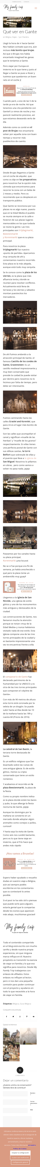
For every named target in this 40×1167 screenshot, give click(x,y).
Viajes (14, 37)
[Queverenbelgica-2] (17, 22)
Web (31, 1110)
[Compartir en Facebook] (6, 1016)
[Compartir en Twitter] (13, 1016)
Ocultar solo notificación (20, 1158)
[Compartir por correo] (33, 1016)
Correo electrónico (33, 1103)
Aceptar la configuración (20, 1153)
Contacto (26, 1)
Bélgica (8, 37)
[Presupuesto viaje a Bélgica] (11, 1036)
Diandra (25, 37)
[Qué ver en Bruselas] (28, 1036)
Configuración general (20, 1162)
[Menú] (36, 7)
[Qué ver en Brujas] (11, 1053)
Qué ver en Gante (20, 31)
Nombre (32, 1094)
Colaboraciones (16, 1)
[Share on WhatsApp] (20, 1016)
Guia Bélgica (25, 1003)
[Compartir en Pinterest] (26, 1016)
